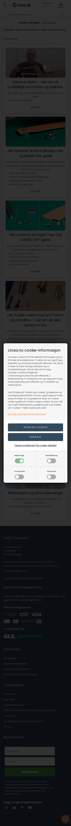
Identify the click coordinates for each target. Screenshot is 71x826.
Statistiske (51, 471)
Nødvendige (19, 455)
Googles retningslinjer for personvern (27, 414)
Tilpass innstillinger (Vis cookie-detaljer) (35, 445)
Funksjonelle (19, 471)
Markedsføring (51, 455)
